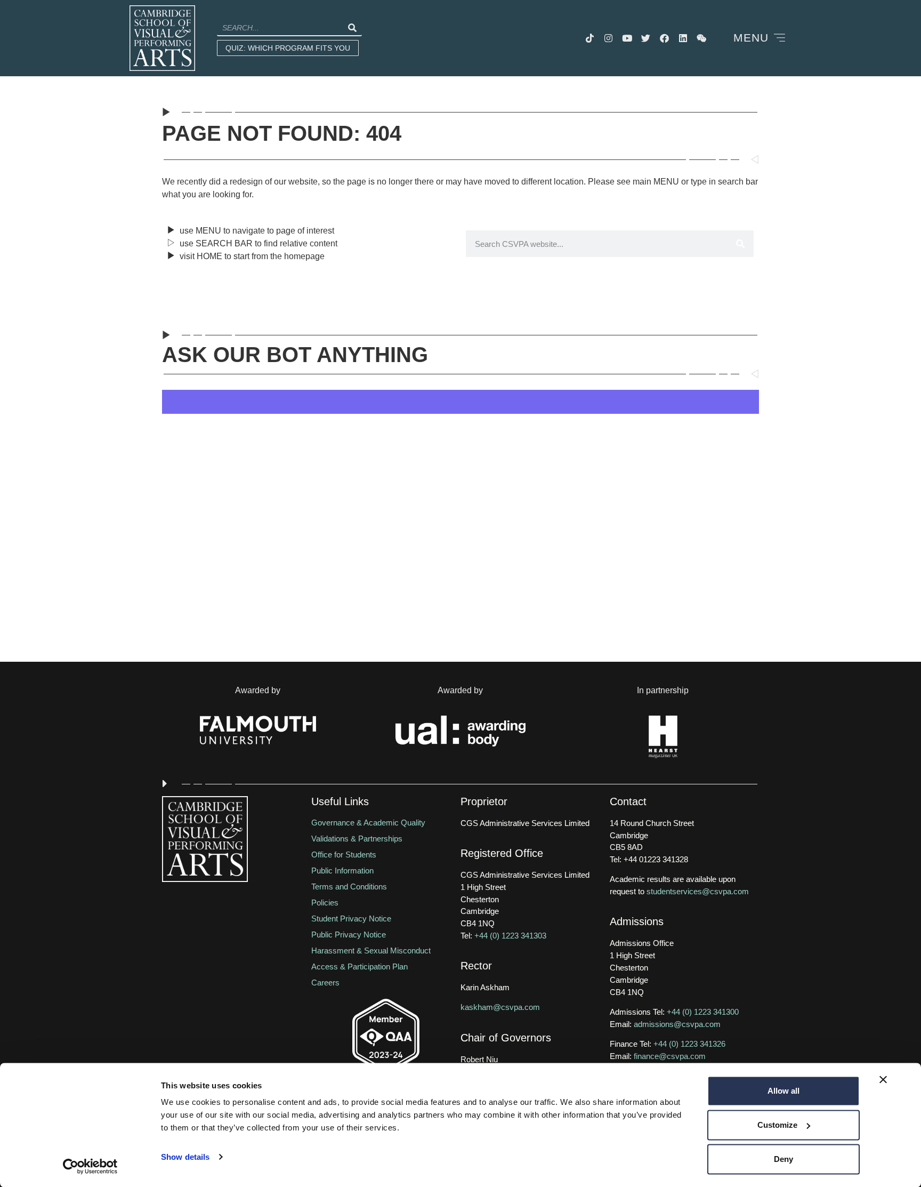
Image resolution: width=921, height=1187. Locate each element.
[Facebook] (665, 38)
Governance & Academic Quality (368, 822)
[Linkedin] (683, 38)
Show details (185, 1156)
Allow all (783, 1090)
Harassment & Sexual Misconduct (371, 950)
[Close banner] (883, 1080)
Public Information (342, 870)
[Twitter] (646, 38)
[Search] (352, 27)
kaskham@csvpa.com (500, 1007)
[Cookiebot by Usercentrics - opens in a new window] (90, 1166)
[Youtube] (627, 38)
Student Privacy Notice (351, 918)
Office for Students (343, 854)
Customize (777, 1124)
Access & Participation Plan (359, 966)
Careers (325, 982)
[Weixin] (702, 38)
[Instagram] (609, 38)
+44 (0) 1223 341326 (689, 1043)
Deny (783, 1159)
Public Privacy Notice (348, 934)
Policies (324, 902)
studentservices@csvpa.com (698, 891)
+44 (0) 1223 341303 (510, 935)
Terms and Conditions (349, 886)
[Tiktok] (590, 38)
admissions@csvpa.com (677, 1024)
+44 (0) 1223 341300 (703, 1011)
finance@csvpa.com (670, 1056)
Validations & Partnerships (356, 838)
